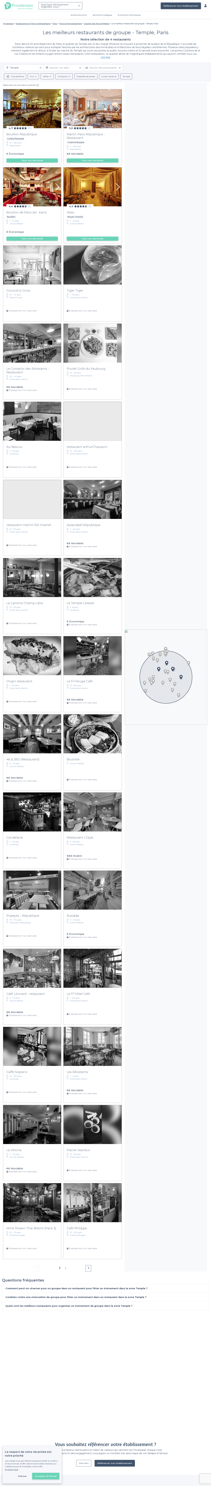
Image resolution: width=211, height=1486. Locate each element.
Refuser (22, 1476)
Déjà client (84, 1463)
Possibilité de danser (85, 76)
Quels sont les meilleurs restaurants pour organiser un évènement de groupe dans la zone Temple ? (69, 1305)
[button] (170, 680)
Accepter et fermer (46, 1476)
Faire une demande (32, 160)
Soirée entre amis (79, 15)
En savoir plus (11, 1469)
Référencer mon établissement (180, 5)
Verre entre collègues (102, 15)
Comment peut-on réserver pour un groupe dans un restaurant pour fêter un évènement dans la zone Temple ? (76, 1288)
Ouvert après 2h (109, 76)
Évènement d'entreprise (129, 15)
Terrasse (126, 76)
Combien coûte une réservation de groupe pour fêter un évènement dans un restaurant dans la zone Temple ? (76, 1297)
